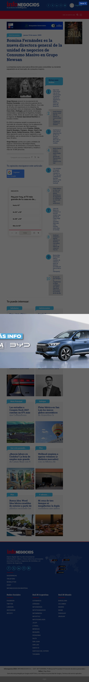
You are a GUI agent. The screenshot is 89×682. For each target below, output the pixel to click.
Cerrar (82, 3)
